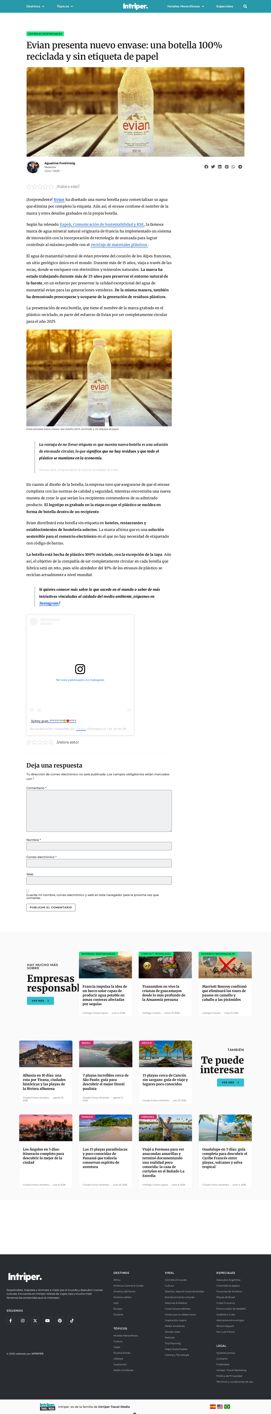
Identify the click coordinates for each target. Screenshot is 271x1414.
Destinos (33, 6)
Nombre (33, 839)
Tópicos (63, 6)
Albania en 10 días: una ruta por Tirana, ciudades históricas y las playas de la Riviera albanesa (44, 1082)
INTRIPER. (38, 1353)
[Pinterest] (60, 1321)
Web (29, 874)
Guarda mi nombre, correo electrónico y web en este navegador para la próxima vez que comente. (92, 896)
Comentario (36, 787)
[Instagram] (23, 1321)
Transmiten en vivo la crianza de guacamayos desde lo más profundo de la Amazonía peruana (163, 993)
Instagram (49, 603)
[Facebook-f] (10, 1321)
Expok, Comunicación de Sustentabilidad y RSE (102, 224)
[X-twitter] (35, 1321)
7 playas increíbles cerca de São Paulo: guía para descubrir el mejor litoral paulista (106, 1082)
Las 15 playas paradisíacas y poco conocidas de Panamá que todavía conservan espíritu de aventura (105, 1158)
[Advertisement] (135, 1227)
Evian (59, 199)
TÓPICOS (120, 1328)
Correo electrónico (41, 856)
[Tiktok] (72, 1321)
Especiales (224, 6)
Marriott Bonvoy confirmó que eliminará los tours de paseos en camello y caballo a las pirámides (224, 993)
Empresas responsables (45, 33)
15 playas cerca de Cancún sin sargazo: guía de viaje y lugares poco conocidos (165, 1079)
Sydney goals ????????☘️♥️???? (53, 720)
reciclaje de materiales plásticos (119, 244)
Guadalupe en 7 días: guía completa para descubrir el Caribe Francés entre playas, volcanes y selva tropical (224, 1158)
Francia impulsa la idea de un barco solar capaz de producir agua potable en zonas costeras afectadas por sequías (105, 995)
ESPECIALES (225, 1273)
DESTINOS (121, 1273)
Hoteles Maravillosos (183, 6)
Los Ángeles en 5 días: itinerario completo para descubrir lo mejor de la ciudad (43, 1156)
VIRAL (169, 1273)
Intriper (81, 728)
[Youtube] (47, 1321)
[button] (245, 6)
